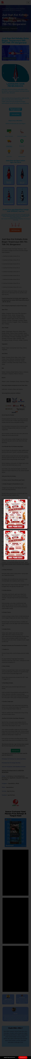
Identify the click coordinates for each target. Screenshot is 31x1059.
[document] (15, 529)
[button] (29, 497)
